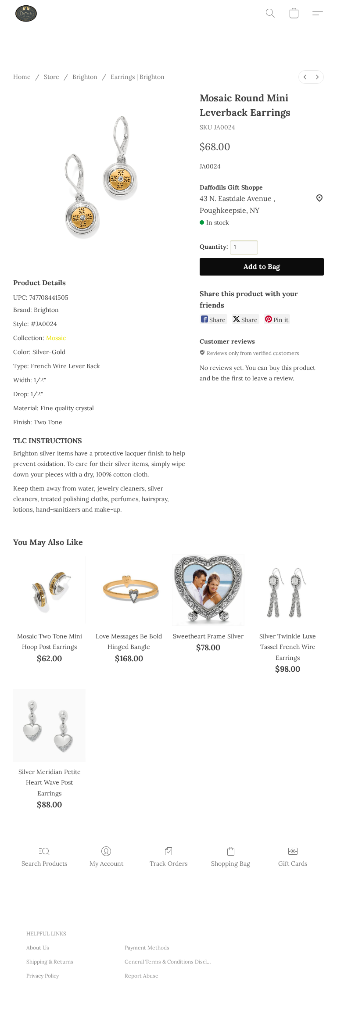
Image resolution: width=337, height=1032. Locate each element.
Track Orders (168, 863)
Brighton (84, 77)
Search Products (44, 863)
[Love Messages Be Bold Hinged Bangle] (129, 590)
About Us (37, 947)
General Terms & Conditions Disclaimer (168, 961)
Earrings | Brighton (138, 77)
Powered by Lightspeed (154, 1014)
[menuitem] (305, 77)
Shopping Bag (230, 863)
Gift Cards (292, 863)
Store (51, 77)
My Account (106, 863)
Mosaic (56, 338)
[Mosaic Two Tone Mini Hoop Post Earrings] (49, 590)
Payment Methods (147, 947)
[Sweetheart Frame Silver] (208, 590)
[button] (26, 13)
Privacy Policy (42, 975)
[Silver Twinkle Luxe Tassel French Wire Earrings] (287, 590)
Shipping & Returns (49, 961)
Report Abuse (141, 975)
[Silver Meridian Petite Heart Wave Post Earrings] (49, 725)
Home (22, 77)
